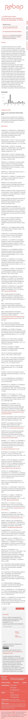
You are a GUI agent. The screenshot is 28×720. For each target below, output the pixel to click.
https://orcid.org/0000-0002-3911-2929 (10, 27)
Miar (22, 705)
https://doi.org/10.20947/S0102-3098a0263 (13, 31)
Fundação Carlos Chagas (14, 699)
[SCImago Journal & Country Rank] (5, 679)
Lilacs (17, 703)
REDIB (2, 708)
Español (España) (27, 35)
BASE (24, 705)
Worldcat (19, 705)
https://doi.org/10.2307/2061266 (13, 500)
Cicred (24, 703)
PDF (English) (20, 608)
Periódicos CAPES (4, 706)
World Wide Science (12, 706)
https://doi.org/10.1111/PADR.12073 (17, 428)
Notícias (16, 682)
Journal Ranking (20, 679)
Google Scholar (7, 708)
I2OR (18, 706)
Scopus (13, 703)
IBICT (2, 705)
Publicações (5, 682)
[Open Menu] (1, 3)
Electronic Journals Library (12, 705)
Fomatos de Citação (8, 626)
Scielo (10, 703)
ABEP (14, 712)
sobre (24, 682)
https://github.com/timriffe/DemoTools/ (15, 527)
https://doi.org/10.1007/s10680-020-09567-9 (9, 437)
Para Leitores (13, 685)
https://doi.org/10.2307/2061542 (10, 291)
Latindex (20, 703)
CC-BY (18, 659)
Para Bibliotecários (14, 689)
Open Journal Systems (13, 715)
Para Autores (13, 687)
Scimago (12, 708)
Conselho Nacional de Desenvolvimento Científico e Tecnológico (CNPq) (13, 702)
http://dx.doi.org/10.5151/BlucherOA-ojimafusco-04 (11, 468)
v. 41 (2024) (4, 16)
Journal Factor (22, 706)
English (27, 28)
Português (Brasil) (27, 45)
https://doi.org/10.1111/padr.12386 (16, 517)
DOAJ (5, 705)
